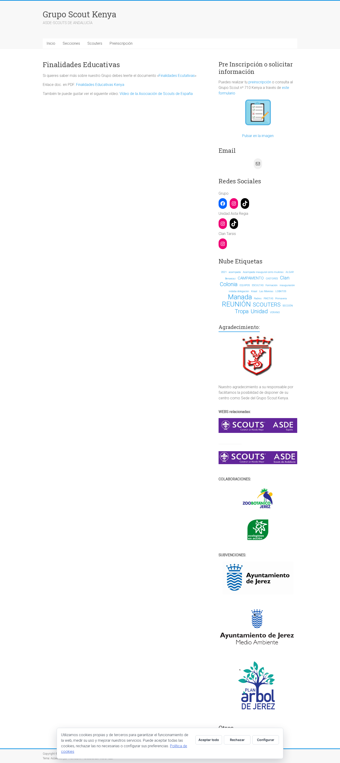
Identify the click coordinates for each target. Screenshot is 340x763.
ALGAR (290, 272)
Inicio (50, 43)
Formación (272, 285)
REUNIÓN (236, 304)
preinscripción (259, 82)
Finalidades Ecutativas (177, 75)
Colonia (229, 284)
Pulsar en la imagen (258, 136)
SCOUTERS (267, 304)
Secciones (71, 43)
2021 (224, 272)
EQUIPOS (245, 285)
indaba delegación (239, 291)
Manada (240, 297)
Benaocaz (230, 278)
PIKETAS (268, 298)
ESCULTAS (257, 285)
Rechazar (237, 740)
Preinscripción (121, 43)
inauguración (287, 285)
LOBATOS (280, 291)
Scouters (94, 43)
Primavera (281, 298)
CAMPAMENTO (251, 278)
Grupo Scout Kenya (79, 14)
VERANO (275, 312)
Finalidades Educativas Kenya (100, 84)
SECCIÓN (288, 305)
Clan (285, 278)
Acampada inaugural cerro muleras (263, 272)
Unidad (259, 311)
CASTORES (272, 278)
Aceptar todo (208, 740)
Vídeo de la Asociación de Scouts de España (156, 93)
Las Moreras (266, 291)
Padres (258, 298)
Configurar (265, 740)
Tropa (242, 311)
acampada (235, 272)
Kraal (254, 291)
